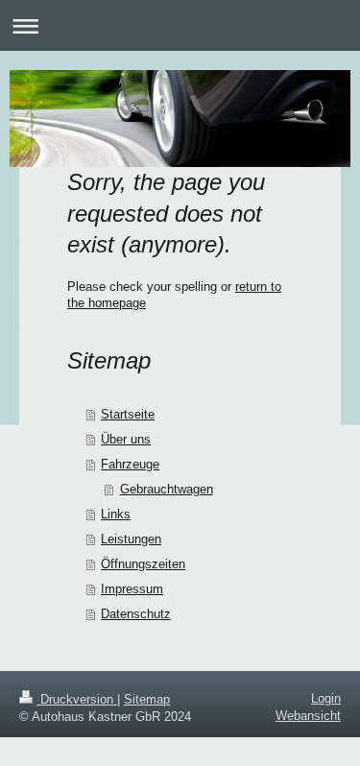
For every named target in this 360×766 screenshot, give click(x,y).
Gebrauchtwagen (166, 489)
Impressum (132, 589)
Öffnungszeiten (143, 564)
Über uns (126, 439)
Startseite (128, 414)
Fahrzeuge (130, 464)
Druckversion (76, 699)
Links (116, 514)
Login (326, 698)
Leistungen (131, 539)
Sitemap (147, 699)
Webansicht (308, 715)
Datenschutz (136, 614)
